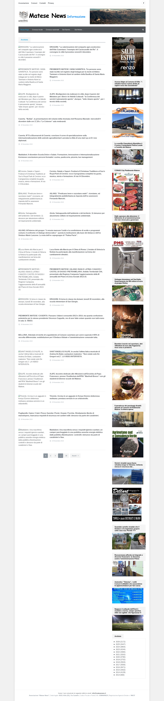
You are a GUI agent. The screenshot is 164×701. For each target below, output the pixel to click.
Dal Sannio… (67, 30)
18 (66, 456)
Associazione (23, 3)
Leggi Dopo (40, 48)
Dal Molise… (79, 30)
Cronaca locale (37, 30)
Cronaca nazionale (52, 30)
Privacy (51, 3)
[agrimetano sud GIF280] (127, 444)
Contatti (42, 3)
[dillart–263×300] (126, 504)
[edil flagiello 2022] (127, 122)
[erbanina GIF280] (127, 321)
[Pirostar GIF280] (127, 384)
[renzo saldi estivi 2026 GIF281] (127, 57)
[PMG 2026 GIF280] (127, 257)
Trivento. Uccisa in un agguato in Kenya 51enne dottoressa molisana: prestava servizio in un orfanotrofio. (75, 397)
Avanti (74, 456)
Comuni (34, 3)
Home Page (24, 30)
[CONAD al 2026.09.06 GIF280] (127, 191)
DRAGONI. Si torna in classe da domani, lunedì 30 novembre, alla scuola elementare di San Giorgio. (77, 300)
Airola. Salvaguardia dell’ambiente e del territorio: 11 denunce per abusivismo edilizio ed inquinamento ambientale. (77, 214)
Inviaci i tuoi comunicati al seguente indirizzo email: (82, 693)
